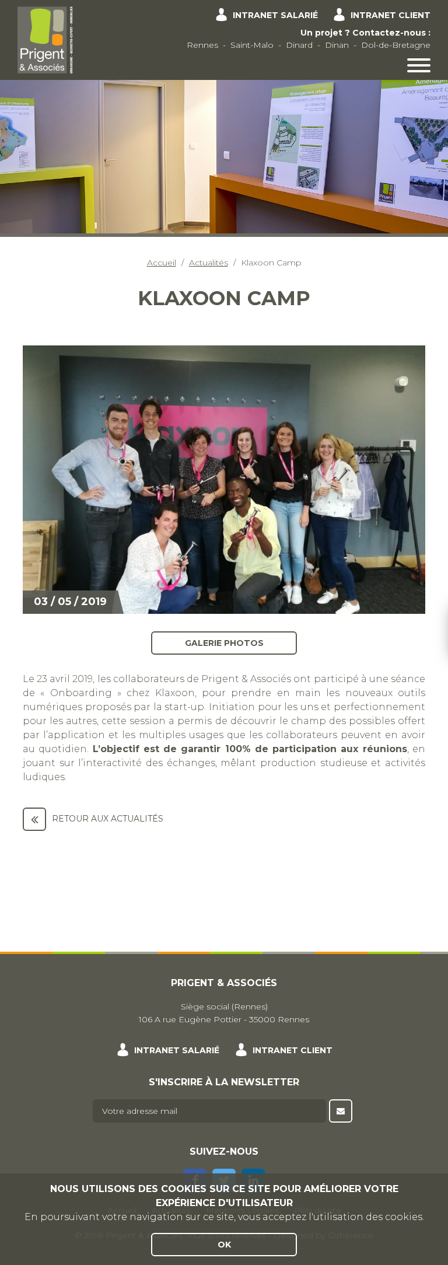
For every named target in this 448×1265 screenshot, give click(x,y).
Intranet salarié (275, 15)
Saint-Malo (252, 45)
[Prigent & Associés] (45, 38)
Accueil (161, 262)
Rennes (202, 45)
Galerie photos (224, 642)
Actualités (208, 262)
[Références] (34, 819)
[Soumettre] (340, 1111)
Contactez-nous (389, 32)
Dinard (299, 45)
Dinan (337, 45)
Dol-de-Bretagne (395, 45)
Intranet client (390, 15)
